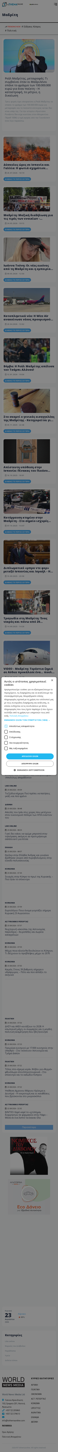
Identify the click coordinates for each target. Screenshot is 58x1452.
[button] (29, 720)
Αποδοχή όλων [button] (30, 756)
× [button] (52, 680)
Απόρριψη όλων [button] (30, 763)
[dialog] (28, 726)
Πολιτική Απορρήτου (18, 715)
